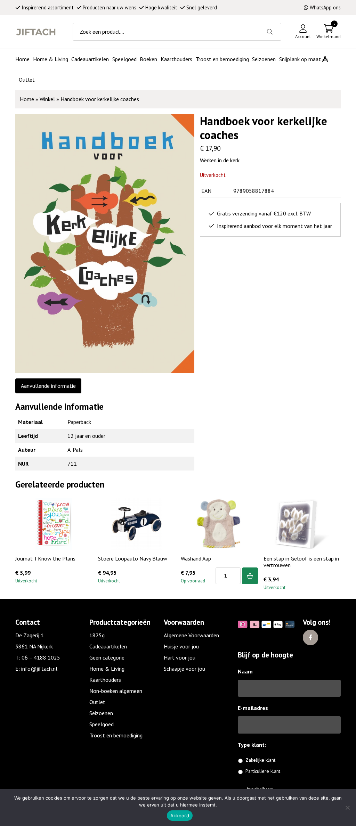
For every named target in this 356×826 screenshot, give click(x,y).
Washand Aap (196, 558)
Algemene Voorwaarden (191, 635)
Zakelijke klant (260, 760)
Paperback (79, 421)
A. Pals (75, 449)
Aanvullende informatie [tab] (48, 385)
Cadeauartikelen (108, 646)
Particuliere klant (262, 771)
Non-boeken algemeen (115, 690)
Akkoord (179, 815)
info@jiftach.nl (39, 668)
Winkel (47, 99)
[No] (347, 807)
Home (27, 99)
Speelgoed (101, 724)
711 (72, 463)
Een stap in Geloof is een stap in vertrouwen (301, 562)
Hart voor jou (179, 657)
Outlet (97, 701)
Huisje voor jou (181, 646)
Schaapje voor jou (184, 668)
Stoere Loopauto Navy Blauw (132, 558)
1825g (97, 635)
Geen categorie (106, 657)
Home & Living (106, 668)
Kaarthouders (105, 679)
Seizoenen (101, 713)
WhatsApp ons (325, 7)
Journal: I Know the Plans (45, 558)
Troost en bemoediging (116, 735)
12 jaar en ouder (86, 435)
